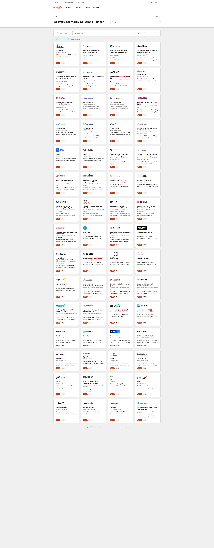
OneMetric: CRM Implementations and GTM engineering (64, 259)
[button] (158, 16)
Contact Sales (81, 2)
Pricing (88, 7)
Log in (151, 2)
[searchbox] (135, 21)
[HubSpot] (58, 7)
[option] (62, 33)
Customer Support (68, 2)
